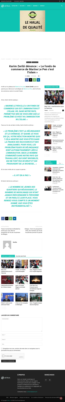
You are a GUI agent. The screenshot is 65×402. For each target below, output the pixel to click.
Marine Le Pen (27, 89)
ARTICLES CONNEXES (8, 256)
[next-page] (5, 308)
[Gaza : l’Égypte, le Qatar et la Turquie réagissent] (36, 264)
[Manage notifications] (61, 398)
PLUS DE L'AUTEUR (21, 256)
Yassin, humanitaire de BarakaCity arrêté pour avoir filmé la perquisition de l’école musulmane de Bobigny (10, 231)
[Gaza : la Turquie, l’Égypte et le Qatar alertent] (21, 279)
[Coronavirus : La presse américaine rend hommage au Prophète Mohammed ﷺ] (48, 169)
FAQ (7, 397)
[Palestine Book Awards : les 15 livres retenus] (7, 279)
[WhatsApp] (34, 80)
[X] (62, 1)
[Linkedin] (38, 80)
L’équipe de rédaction (25, 397)
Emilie (28, 76)
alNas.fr (9, 400)
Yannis (46, 110)
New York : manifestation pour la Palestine (6, 271)
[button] (62, 6)
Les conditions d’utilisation (37, 397)
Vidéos (28, 5)
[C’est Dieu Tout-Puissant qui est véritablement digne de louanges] (36, 279)
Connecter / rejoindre (19, 1)
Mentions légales (14, 397)
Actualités (14, 5)
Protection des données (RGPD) (52, 397)
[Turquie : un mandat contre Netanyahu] (21, 264)
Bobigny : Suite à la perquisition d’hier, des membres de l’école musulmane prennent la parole (33, 230)
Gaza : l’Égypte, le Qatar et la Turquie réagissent (57, 134)
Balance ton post (20, 86)
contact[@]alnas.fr (32, 391)
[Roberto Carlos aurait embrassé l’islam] (7, 297)
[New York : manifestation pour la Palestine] (7, 264)
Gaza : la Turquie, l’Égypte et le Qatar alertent (20, 287)
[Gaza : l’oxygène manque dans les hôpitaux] (36, 297)
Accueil (3, 59)
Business (35, 5)
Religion (22, 5)
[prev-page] (2, 308)
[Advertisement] (32, 44)
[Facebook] (59, 1)
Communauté (15, 59)
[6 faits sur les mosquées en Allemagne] (21, 297)
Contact (42, 5)
